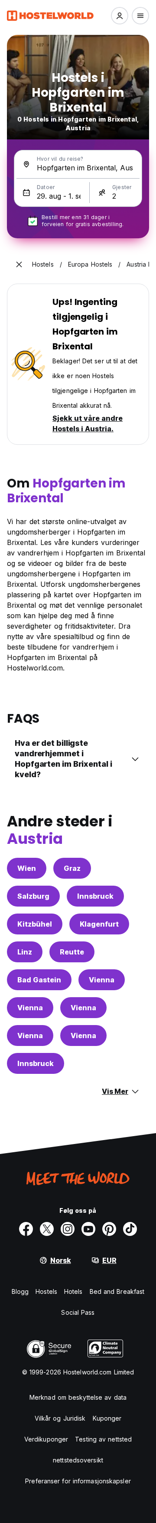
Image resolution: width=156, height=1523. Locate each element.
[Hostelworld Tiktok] (130, 1229)
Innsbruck (95, 896)
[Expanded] (19, 264)
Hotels (73, 1291)
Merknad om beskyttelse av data (78, 1397)
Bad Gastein (39, 979)
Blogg (20, 1291)
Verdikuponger (46, 1439)
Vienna (101, 979)
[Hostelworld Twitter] (47, 1229)
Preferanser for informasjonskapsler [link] (78, 1481)
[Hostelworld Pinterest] (109, 1229)
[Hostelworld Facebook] (26, 1229)
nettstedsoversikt (78, 1460)
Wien (26, 868)
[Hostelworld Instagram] (68, 1229)
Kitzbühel (34, 924)
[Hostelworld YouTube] (88, 1229)
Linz (24, 952)
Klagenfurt (99, 924)
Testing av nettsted (103, 1439)
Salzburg (33, 896)
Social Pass (77, 1312)
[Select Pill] (119, 15)
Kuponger (107, 1418)
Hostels (46, 1291)
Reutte (72, 952)
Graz (72, 868)
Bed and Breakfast (117, 1291)
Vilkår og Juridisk (60, 1418)
